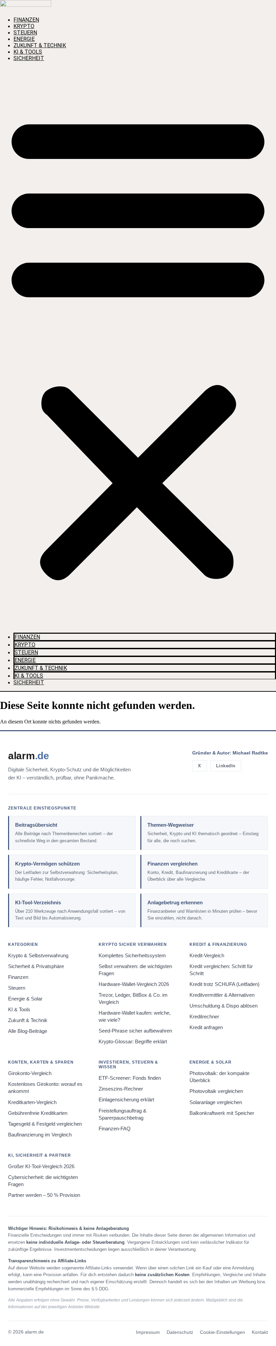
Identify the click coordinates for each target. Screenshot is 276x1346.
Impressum (148, 1332)
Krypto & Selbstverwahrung (38, 955)
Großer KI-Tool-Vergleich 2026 (41, 1166)
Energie (24, 39)
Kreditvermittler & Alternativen (221, 995)
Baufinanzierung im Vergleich (40, 1134)
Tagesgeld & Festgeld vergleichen (45, 1124)
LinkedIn (226, 765)
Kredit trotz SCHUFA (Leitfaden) (224, 984)
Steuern (25, 32)
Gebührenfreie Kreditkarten (37, 1113)
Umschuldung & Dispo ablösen (223, 1006)
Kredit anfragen (206, 1027)
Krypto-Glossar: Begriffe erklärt (133, 1041)
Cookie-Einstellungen (222, 1332)
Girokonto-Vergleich (29, 1073)
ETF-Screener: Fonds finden (130, 1078)
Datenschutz (180, 1332)
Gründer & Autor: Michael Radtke (230, 753)
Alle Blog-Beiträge (27, 1031)
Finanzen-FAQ (115, 1128)
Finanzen (26, 20)
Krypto (23, 26)
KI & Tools (27, 52)
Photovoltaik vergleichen (216, 1091)
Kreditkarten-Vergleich (32, 1102)
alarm (28, 755)
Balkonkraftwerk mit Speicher (221, 1113)
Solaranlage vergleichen (215, 1102)
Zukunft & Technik (39, 45)
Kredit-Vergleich (206, 955)
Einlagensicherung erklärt (126, 1099)
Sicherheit (28, 58)
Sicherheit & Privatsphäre (36, 966)
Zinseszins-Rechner (121, 1089)
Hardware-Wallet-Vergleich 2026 (134, 984)
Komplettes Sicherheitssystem (132, 955)
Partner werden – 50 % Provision (44, 1195)
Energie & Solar (25, 998)
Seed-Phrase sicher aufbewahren (135, 1031)
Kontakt (260, 1332)
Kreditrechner (204, 1016)
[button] (138, 345)
